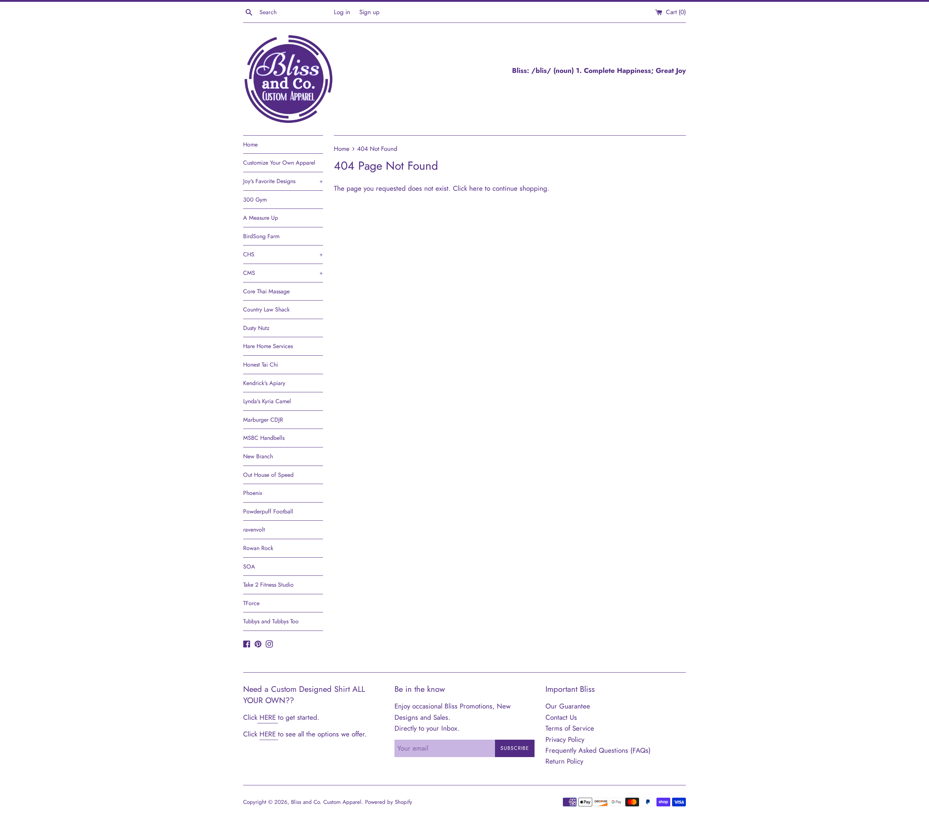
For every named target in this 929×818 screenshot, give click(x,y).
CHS (283, 254)
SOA (249, 566)
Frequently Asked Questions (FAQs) (598, 750)
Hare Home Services (268, 346)
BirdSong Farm (261, 236)
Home (250, 144)
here (476, 188)
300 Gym (255, 199)
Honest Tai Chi (260, 364)
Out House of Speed (268, 475)
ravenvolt (254, 529)
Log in (342, 12)
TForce (251, 603)
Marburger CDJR (263, 420)
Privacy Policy (564, 739)
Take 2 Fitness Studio (268, 585)
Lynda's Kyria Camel (267, 401)
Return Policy (564, 761)
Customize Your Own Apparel (279, 162)
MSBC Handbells (264, 438)
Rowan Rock (258, 548)
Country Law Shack (266, 309)
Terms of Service (569, 728)
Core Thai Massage (266, 291)
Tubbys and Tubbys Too (271, 621)
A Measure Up (260, 218)
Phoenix (252, 493)
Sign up (369, 12)
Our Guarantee (567, 706)
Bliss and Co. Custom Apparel (326, 802)
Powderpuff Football (268, 511)
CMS (283, 273)
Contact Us (561, 717)
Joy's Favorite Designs (283, 181)
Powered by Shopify (388, 802)
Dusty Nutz (256, 328)
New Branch (258, 456)
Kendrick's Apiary (264, 383)
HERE (267, 717)
